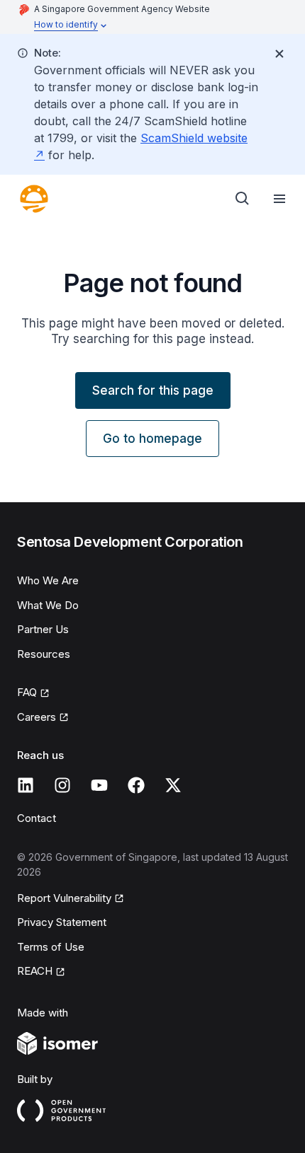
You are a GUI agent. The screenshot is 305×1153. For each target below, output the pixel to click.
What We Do (48, 605)
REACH (34, 971)
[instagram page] (62, 785)
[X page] (173, 785)
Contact (36, 818)
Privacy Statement (61, 922)
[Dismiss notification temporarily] (279, 54)
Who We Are (48, 580)
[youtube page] (99, 785)
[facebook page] (136, 785)
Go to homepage (152, 438)
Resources (43, 654)
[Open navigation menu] (279, 199)
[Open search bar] (243, 199)
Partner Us (43, 629)
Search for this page (153, 390)
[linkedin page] (25, 785)
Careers (36, 717)
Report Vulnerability (64, 898)
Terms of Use (50, 947)
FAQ (27, 692)
